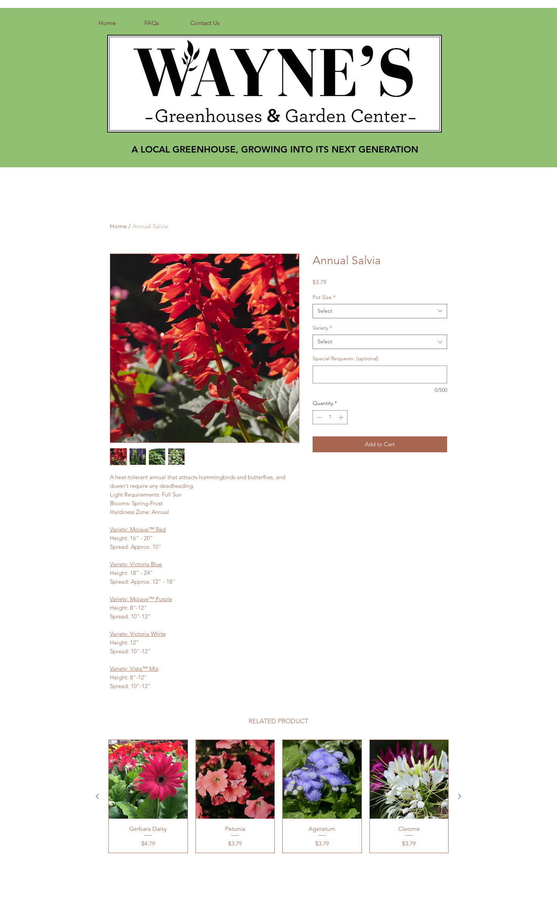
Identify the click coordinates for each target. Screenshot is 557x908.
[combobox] (380, 311)
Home (118, 226)
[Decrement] (318, 417)
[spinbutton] (330, 417)
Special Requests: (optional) (346, 358)
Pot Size (324, 297)
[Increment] (341, 417)
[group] (278, 796)
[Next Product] (459, 796)
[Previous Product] (97, 796)
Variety (322, 327)
